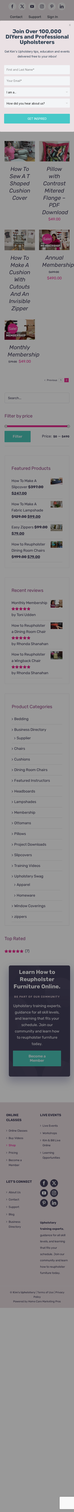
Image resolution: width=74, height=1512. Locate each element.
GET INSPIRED (37, 118)
